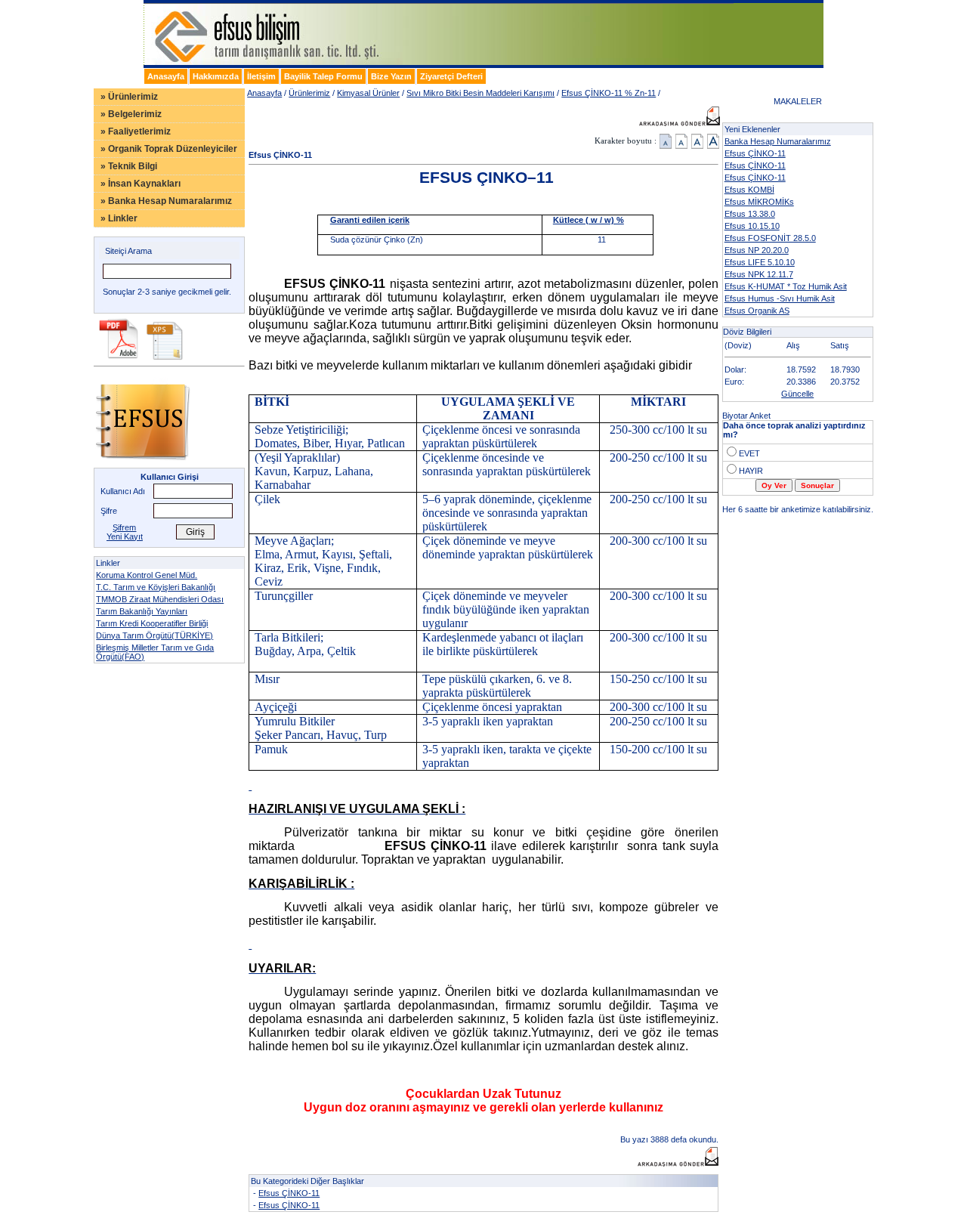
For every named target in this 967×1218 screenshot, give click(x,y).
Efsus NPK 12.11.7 (758, 274)
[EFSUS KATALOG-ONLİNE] (142, 464)
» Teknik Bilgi (128, 166)
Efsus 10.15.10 (752, 225)
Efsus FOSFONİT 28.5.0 (770, 238)
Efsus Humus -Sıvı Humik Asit (779, 298)
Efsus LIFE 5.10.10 (759, 262)
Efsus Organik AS (756, 310)
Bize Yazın (391, 76)
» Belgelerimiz (131, 114)
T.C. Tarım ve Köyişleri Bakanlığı (155, 587)
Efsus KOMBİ (749, 189)
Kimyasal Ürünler (368, 92)
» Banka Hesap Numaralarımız (166, 201)
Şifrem (124, 527)
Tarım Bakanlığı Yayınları (141, 611)
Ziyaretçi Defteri (451, 76)
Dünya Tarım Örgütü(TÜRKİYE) (154, 635)
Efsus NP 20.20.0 (756, 250)
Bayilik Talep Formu (323, 76)
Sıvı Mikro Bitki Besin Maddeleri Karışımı (480, 92)
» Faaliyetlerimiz (135, 131)
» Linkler (118, 218)
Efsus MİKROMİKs (759, 201)
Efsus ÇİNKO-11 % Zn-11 (608, 92)
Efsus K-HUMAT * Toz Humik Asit (785, 286)
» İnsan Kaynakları (140, 183)
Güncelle (797, 393)
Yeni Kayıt (125, 536)
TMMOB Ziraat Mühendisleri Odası (160, 599)
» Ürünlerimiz (129, 96)
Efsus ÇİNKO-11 (289, 1193)
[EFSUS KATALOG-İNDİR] (118, 357)
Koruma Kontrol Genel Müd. (146, 575)
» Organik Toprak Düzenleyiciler (168, 149)
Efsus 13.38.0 (749, 213)
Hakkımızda (216, 76)
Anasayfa (165, 76)
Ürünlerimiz (309, 92)
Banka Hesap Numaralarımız (777, 141)
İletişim (261, 76)
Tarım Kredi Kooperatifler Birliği (152, 623)
